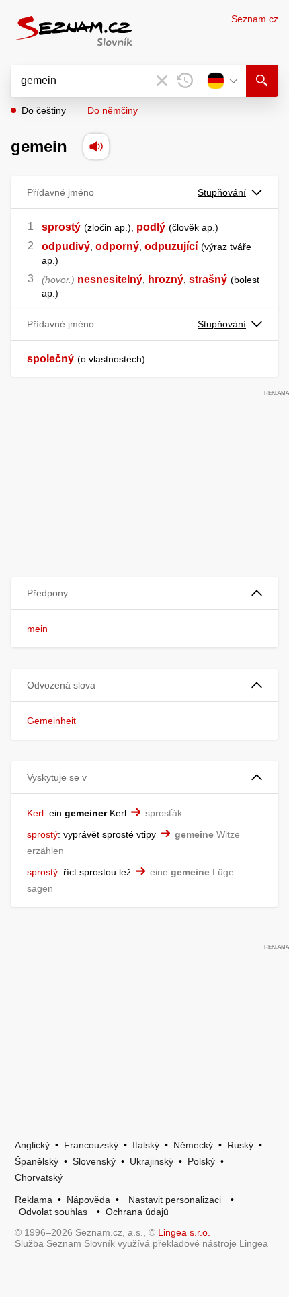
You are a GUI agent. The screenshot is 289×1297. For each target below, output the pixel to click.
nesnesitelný (109, 279)
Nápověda (88, 1199)
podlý (150, 227)
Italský (145, 1145)
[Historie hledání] (185, 81)
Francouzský (91, 1145)
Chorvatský (39, 1177)
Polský (201, 1161)
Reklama (33, 1199)
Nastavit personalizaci (174, 1199)
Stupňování (222, 192)
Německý (193, 1145)
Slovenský (94, 1161)
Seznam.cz (254, 18)
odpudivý (66, 246)
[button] (144, 593)
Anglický (32, 1145)
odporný (117, 246)
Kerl (35, 813)
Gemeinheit (51, 720)
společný (50, 358)
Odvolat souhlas (53, 1211)
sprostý (61, 227)
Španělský (36, 1161)
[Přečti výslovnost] (96, 146)
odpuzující (171, 246)
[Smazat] (162, 81)
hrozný (165, 279)
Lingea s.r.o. (184, 1232)
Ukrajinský (151, 1161)
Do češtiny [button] (44, 110)
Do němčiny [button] (112, 110)
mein (37, 628)
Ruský (240, 1145)
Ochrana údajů (137, 1211)
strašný (208, 279)
